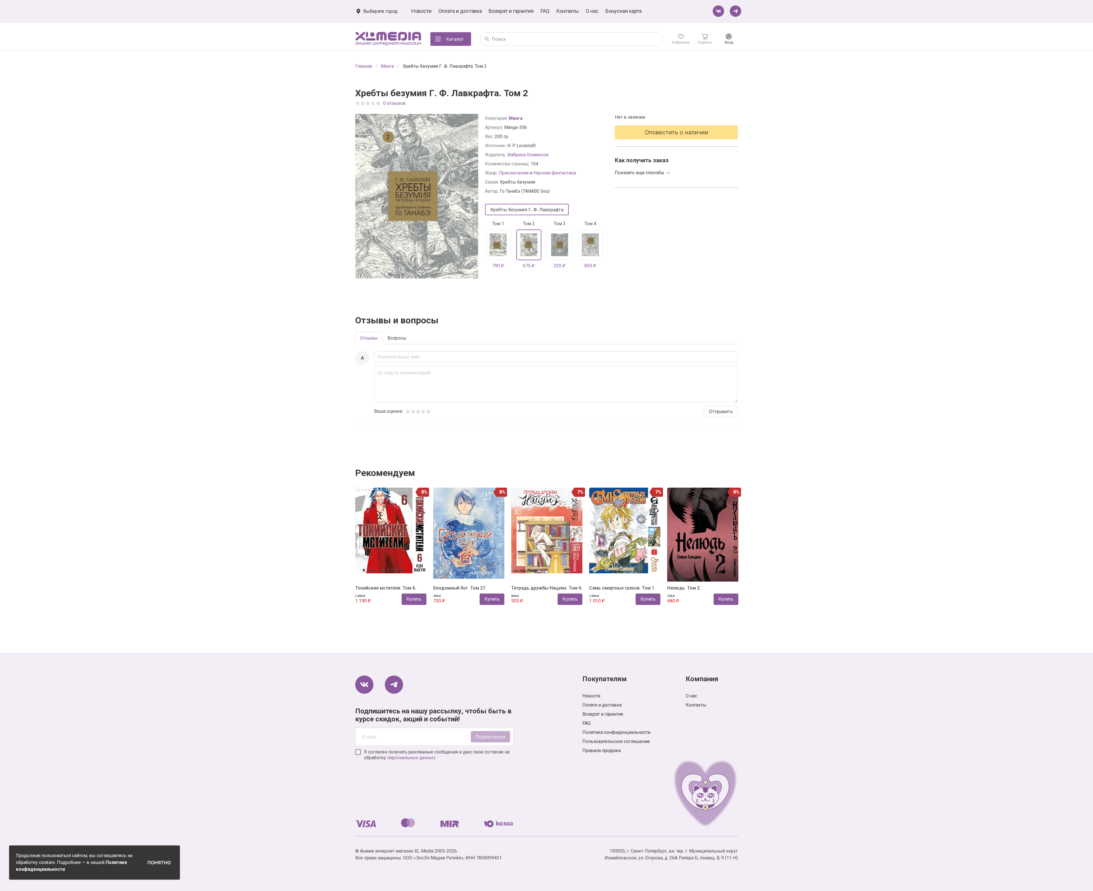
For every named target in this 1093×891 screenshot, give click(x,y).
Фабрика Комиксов (528, 154)
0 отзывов (394, 103)
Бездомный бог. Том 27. (459, 588)
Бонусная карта (623, 11)
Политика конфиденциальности (616, 732)
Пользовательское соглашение (616, 741)
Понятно (159, 862)
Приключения (514, 173)
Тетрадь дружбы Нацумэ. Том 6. (546, 588)
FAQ (545, 11)
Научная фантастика (554, 173)
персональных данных (411, 757)
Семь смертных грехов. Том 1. (622, 588)
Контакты (567, 11)
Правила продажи (601, 750)
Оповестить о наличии (676, 132)
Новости (421, 11)
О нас (592, 11)
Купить (414, 599)
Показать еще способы (639, 172)
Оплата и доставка (460, 11)
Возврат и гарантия (511, 11)
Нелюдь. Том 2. (684, 588)
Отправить (721, 411)
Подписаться (490, 737)
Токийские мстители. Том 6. (385, 588)
